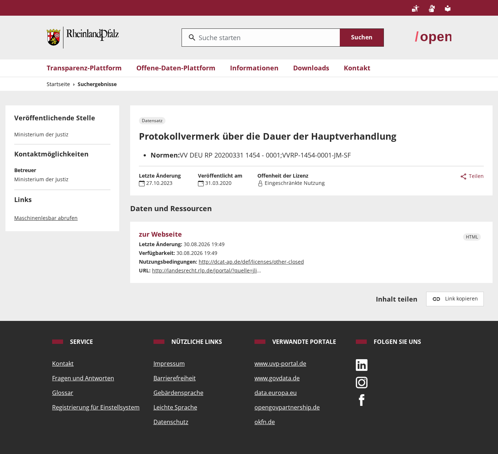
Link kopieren (461, 298)
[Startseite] (83, 36)
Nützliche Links (196, 342)
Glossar (62, 393)
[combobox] (261, 37)
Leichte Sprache (175, 407)
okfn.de (264, 422)
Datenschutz (170, 422)
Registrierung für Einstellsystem (96, 407)
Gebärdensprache (178, 393)
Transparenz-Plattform (84, 67)
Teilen (475, 175)
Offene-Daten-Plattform (175, 67)
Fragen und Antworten (83, 378)
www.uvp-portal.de (280, 364)
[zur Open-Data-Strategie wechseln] (433, 36)
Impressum (169, 364)
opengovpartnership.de (287, 407)
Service (81, 342)
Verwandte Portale (303, 342)
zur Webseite (160, 234)
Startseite (58, 84)
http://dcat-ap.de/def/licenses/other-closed (251, 261)
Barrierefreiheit (174, 378)
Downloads (311, 67)
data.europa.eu (275, 393)
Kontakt (357, 67)
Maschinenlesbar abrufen (46, 217)
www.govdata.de (277, 378)
